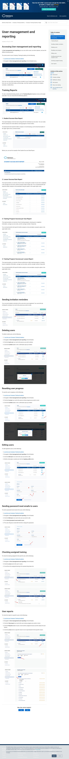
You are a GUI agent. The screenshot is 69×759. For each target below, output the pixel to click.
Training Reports (54, 40)
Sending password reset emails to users (56, 57)
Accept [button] (54, 755)
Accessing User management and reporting (57, 37)
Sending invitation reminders (57, 44)
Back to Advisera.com (52, 16)
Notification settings (57, 79)
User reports (53, 63)
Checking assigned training (57, 60)
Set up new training (57, 84)
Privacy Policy (37, 749)
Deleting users (54, 47)
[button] (21, 710)
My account (55, 74)
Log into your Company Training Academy (14, 58)
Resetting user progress (56, 50)
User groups (55, 82)
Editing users (54, 53)
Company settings (56, 77)
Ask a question (62, 16)
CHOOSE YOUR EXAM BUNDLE (49, 9)
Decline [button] (59, 755)
